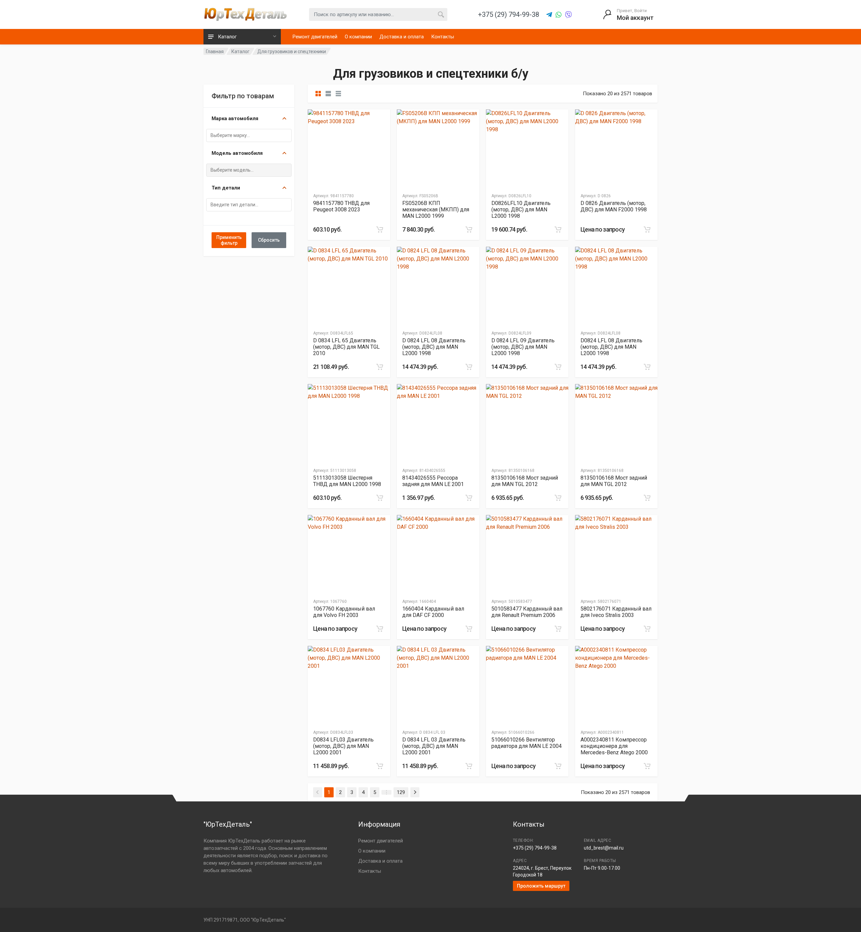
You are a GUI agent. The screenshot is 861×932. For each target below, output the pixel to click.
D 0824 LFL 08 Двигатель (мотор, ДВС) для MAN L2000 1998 (433, 346)
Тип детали (226, 188)
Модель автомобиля (237, 153)
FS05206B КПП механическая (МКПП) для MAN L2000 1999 (435, 209)
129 (401, 792)
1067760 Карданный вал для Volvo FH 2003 (344, 612)
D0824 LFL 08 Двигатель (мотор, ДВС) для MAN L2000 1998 (611, 346)
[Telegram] (549, 14)
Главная (215, 51)
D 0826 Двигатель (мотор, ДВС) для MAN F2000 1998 (614, 206)
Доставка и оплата (401, 37)
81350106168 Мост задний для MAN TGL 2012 (524, 481)
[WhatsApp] (558, 14)
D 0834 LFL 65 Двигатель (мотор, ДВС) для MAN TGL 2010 (346, 346)
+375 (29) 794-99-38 (535, 848)
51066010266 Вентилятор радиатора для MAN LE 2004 (526, 742)
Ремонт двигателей (315, 37)
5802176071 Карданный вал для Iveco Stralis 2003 (616, 612)
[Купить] (380, 229)
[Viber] (568, 14)
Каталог (240, 51)
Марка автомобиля (235, 118)
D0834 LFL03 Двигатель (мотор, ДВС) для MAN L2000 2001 (343, 746)
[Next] (414, 792)
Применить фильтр (229, 240)
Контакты (442, 37)
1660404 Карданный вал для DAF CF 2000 (433, 612)
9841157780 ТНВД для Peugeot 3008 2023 (341, 206)
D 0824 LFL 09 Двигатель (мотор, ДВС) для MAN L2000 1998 (523, 346)
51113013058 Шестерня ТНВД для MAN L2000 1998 (347, 481)
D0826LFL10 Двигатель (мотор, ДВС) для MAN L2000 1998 (521, 209)
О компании (358, 37)
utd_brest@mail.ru (604, 848)
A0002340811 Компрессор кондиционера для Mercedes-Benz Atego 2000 (614, 746)
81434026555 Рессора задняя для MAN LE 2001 (433, 481)
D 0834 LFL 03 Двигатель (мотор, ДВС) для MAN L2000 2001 (433, 746)
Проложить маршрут (541, 886)
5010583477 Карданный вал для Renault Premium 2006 (526, 612)
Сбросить (269, 240)
